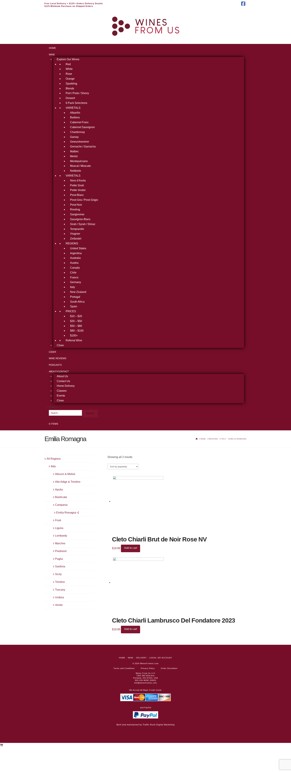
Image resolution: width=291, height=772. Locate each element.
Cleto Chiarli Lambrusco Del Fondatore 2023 (173, 620)
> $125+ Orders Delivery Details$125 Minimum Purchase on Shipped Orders (73, 4)
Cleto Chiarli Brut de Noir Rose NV (159, 539)
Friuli (58, 520)
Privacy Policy (148, 668)
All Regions (54, 458)
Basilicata (61, 497)
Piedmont (61, 551)
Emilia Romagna (66, 512)
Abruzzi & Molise (65, 474)
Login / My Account (160, 658)
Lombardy (61, 535)
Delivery (141, 658)
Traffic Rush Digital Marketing (159, 725)
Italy (53, 466)
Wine (130, 658)
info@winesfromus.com (145, 683)
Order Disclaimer (169, 668)
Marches (60, 543)
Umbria (59, 597)
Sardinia (60, 566)
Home (122, 658)
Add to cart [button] (130, 547)
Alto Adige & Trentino (67, 481)
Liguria (59, 528)
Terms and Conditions (124, 668)
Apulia (59, 489)
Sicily (58, 574)
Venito (59, 605)
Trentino (60, 581)
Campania (61, 504)
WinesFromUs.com (149, 663)
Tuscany (60, 589)
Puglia (59, 558)
